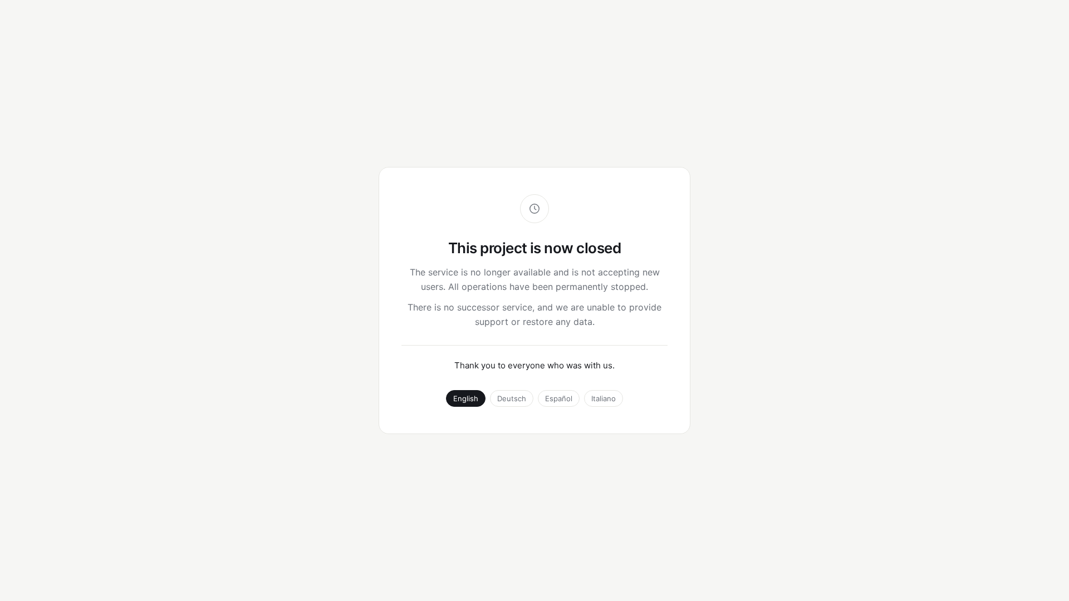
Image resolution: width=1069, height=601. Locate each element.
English (465, 398)
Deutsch (511, 398)
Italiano (603, 398)
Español (558, 398)
